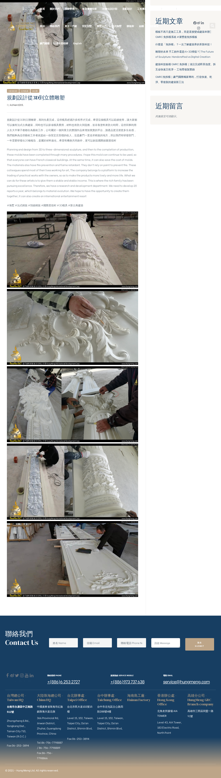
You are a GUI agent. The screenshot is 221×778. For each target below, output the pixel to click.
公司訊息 (24, 91)
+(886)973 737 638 (127, 681)
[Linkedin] (31, 675)
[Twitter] (17, 675)
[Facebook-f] (194, 23)
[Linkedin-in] (202, 23)
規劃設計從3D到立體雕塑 (36, 97)
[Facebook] (7, 675)
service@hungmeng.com (186, 681)
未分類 (35, 91)
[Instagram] (198, 28)
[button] (212, 26)
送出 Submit (199, 644)
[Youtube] (27, 675)
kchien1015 (16, 105)
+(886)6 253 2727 (63, 681)
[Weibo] (198, 23)
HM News (13, 91)
